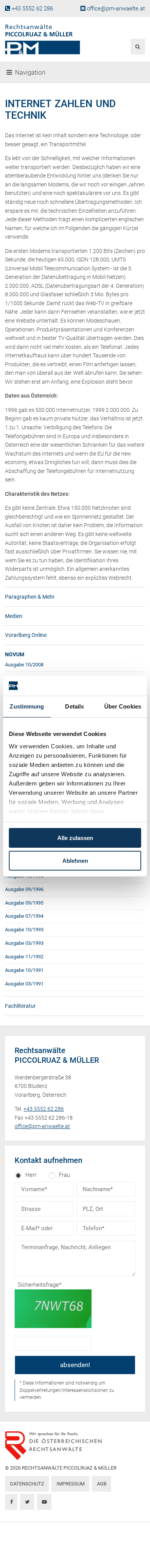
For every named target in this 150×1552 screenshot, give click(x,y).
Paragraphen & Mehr (30, 597)
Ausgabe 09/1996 (24, 889)
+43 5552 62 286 (32, 8)
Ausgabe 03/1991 (24, 984)
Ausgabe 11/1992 (24, 957)
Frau (64, 1174)
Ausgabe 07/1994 (24, 916)
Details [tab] (74, 706)
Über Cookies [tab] (122, 706)
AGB (102, 1484)
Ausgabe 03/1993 (24, 943)
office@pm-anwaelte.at (116, 8)
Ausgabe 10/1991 (24, 970)
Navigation (30, 72)
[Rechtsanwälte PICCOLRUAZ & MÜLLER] (51, 39)
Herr (31, 1174)
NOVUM (14, 654)
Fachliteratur (20, 1006)
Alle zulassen (75, 838)
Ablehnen (75, 860)
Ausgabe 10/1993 (24, 929)
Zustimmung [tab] (27, 706)
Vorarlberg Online (26, 635)
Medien (13, 616)
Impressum (71, 1484)
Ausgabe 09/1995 (24, 903)
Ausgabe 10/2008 (24, 665)
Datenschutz (27, 1484)
